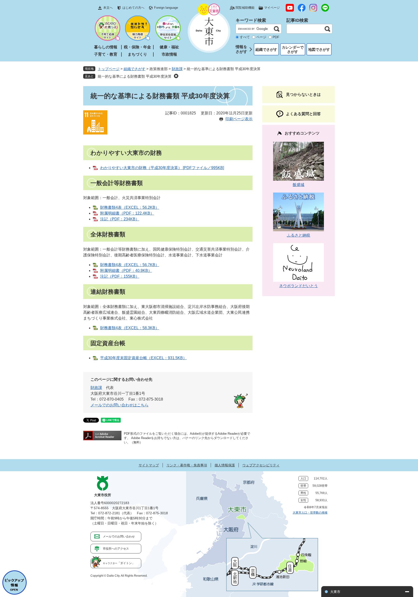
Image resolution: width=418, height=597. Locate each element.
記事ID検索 (297, 20)
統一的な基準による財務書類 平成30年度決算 (135, 76)
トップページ (108, 69)
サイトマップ (149, 465)
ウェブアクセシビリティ (261, 465)
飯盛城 (298, 185)
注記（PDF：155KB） (119, 276)
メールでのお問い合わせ (119, 536)
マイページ (272, 7)
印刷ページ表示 (239, 119)
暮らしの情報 (105, 47)
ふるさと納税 (298, 235)
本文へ (108, 7)
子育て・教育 (105, 54)
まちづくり (137, 54)
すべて (245, 37)
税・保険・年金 (137, 47)
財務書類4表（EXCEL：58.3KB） (129, 328)
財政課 (177, 69)
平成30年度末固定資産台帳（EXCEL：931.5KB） (143, 358)
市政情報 (169, 54)
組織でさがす (266, 49)
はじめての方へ (133, 7)
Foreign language (166, 7)
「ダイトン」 (119, 563)
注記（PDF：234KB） (119, 219)
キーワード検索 (251, 20)
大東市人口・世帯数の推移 (310, 512)
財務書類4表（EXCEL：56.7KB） (129, 265)
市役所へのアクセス (116, 548)
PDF (276, 37)
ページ (261, 37)
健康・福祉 (169, 47)
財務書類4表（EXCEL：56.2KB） (129, 207)
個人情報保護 (225, 465)
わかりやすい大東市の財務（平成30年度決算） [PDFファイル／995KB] (162, 168)
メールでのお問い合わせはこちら (119, 405)
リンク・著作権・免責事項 (186, 465)
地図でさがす (319, 49)
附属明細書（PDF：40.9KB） (126, 271)
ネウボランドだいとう (298, 286)
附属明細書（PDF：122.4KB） (127, 213)
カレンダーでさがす (293, 49)
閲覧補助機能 (245, 7)
